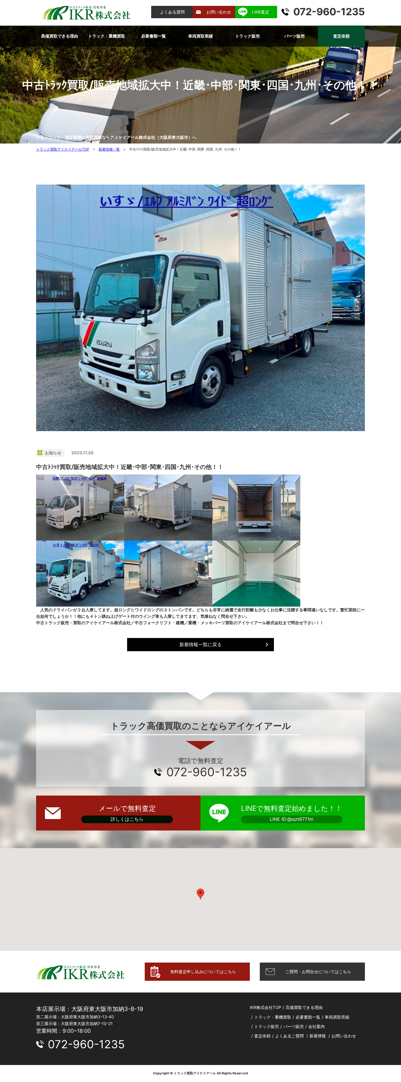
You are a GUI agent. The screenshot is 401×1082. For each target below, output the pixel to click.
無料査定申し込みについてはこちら (203, 971)
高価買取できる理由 (59, 35)
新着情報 (317, 1035)
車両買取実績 (200, 35)
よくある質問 (172, 11)
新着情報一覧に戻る (200, 644)
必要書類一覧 (153, 35)
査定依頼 (341, 35)
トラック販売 (247, 35)
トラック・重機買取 (106, 35)
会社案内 (316, 1026)
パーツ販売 (294, 35)
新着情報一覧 (109, 149)
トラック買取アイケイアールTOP (62, 149)
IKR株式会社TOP (265, 1007)
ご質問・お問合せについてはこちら (318, 971)
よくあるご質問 (289, 1035)
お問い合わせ (218, 11)
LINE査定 (260, 11)
